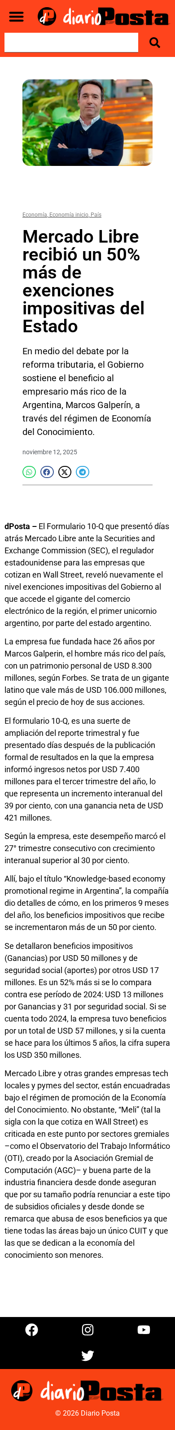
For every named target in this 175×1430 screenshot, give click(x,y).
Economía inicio (68, 215)
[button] (16, 16)
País (96, 215)
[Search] (157, 42)
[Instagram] (87, 1330)
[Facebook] (31, 1330)
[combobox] (71, 42)
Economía (34, 215)
